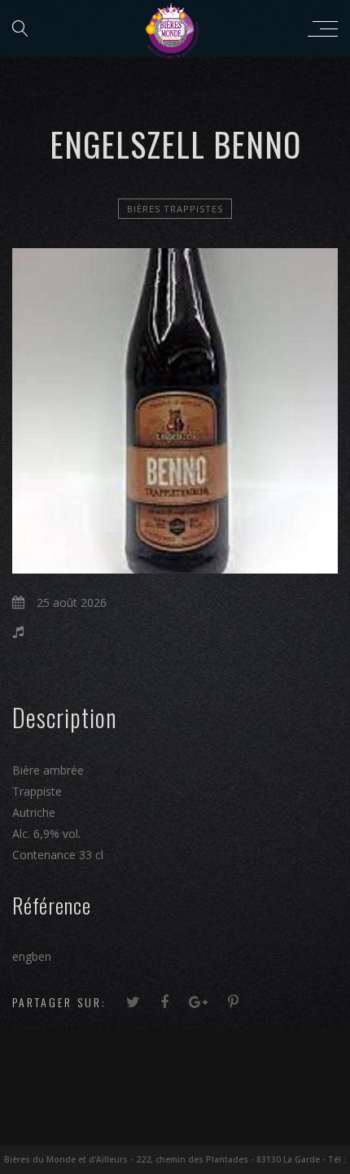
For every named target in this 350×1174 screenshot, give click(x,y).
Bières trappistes (175, 209)
